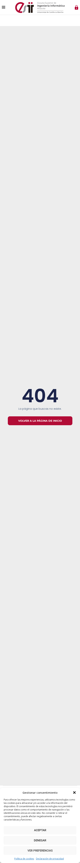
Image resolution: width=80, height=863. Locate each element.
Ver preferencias (40, 850)
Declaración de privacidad (50, 858)
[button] (74, 792)
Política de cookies (24, 858)
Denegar (40, 840)
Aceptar (40, 830)
